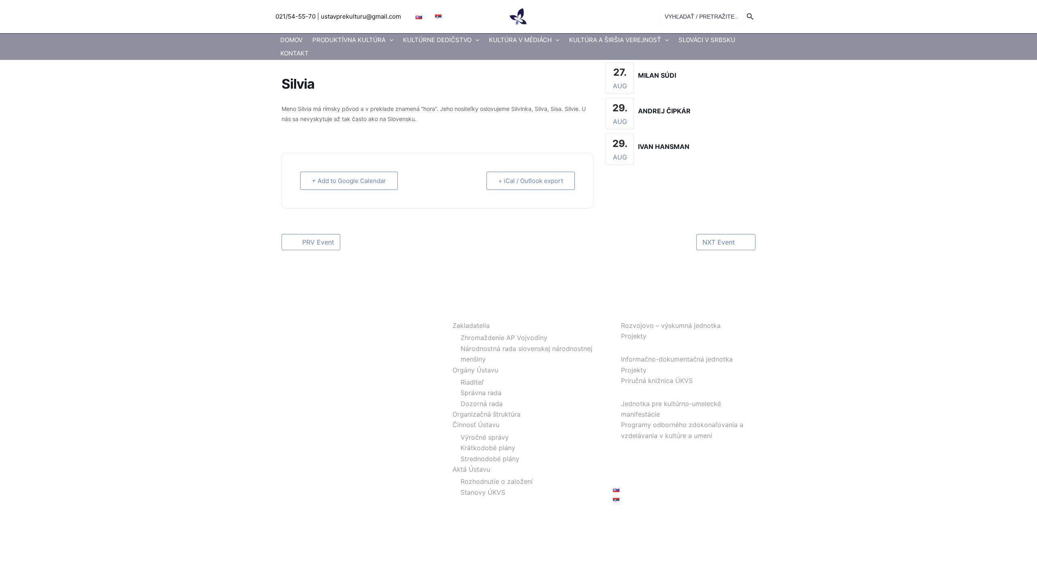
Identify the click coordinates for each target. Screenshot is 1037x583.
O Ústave (458, 313)
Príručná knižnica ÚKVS (657, 381)
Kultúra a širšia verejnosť (615, 40)
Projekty (634, 336)
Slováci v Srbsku (707, 40)
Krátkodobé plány (488, 448)
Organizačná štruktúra (486, 414)
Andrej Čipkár (664, 111)
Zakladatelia (471, 325)
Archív (622, 457)
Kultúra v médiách (520, 40)
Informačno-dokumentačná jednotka (677, 359)
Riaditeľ (472, 382)
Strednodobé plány (490, 459)
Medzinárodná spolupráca (653, 446)
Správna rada (481, 393)
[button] (389, 40)
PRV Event (318, 242)
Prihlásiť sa (629, 519)
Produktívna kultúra (349, 40)
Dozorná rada (482, 404)
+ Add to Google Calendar (349, 181)
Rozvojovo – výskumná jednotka (671, 325)
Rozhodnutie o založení (497, 481)
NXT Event (718, 242)
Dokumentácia (635, 347)
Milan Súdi (657, 75)
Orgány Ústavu (475, 370)
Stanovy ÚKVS (483, 492)
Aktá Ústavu (471, 469)
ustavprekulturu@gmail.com (361, 16)
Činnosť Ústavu (475, 425)
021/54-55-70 (295, 16)
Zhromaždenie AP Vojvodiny (504, 338)
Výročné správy (485, 437)
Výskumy (627, 313)
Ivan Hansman (663, 147)
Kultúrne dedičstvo (437, 40)
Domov (291, 40)
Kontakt (294, 53)
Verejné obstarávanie (645, 468)
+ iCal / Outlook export (530, 181)
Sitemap (625, 478)
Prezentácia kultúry (642, 391)
